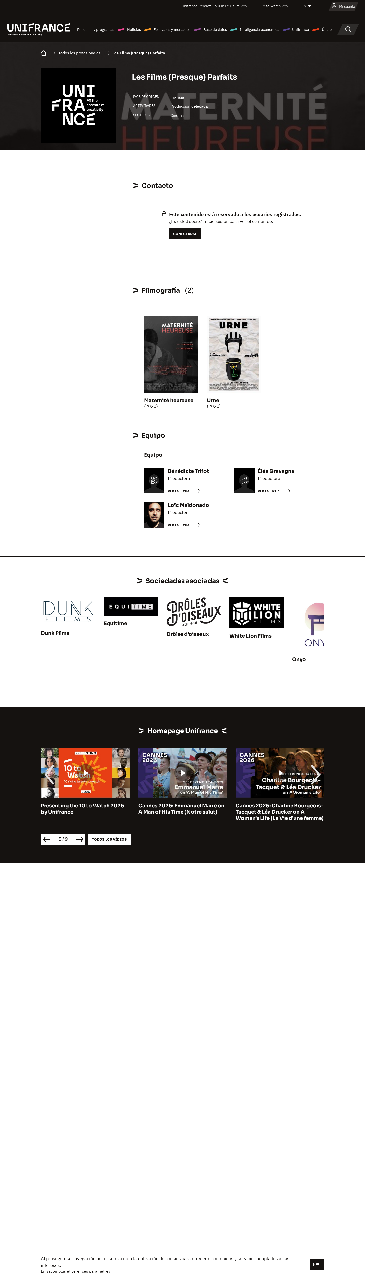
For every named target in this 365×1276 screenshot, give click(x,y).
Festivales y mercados (172, 29)
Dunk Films (55, 633)
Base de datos (215, 29)
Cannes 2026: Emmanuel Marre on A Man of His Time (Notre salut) (181, 809)
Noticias (134, 29)
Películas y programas (95, 29)
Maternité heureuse (168, 400)
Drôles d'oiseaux (188, 634)
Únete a (328, 29)
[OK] (317, 1264)
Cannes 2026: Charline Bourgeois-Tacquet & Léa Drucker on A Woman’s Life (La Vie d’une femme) (280, 812)
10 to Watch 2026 (276, 6)
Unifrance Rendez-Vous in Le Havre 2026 (216, 6)
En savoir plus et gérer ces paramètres (75, 1271)
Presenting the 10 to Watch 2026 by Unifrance (82, 809)
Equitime (115, 624)
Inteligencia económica (259, 29)
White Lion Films (250, 636)
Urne (213, 400)
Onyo (299, 659)
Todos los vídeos (109, 839)
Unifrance (300, 29)
